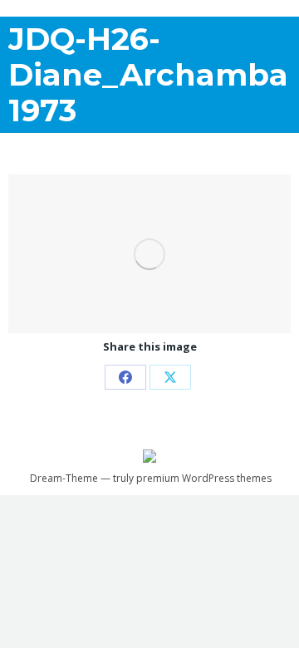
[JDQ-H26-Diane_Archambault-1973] (149, 253)
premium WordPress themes (204, 478)
